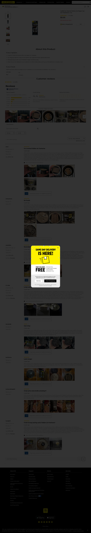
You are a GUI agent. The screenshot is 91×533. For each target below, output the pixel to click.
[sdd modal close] (58, 248)
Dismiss (38, 281)
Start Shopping (50, 281)
